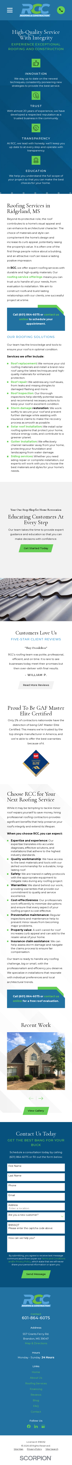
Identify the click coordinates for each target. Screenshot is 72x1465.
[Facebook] (29, 1426)
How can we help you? (21, 1238)
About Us (36, 1377)
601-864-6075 (36, 1318)
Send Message (36, 1274)
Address (13, 1205)
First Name (14, 1166)
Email (11, 1195)
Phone (12, 1185)
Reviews (36, 1394)
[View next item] (41, 1098)
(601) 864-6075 (29, 314)
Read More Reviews (36, 685)
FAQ (36, 1406)
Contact (36, 1411)
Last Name (14, 1175)
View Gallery (36, 1110)
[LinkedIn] (36, 1426)
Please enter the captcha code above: (30, 1228)
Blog (36, 1400)
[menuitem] (18, 1449)
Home (36, 1372)
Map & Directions (36, 1343)
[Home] (34, 10)
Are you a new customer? (23, 1215)
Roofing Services (36, 1383)
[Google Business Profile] (43, 1426)
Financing (36, 1389)
